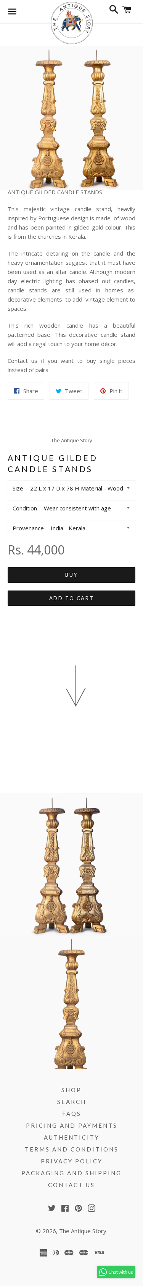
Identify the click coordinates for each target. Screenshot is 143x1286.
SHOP (71, 1089)
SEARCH (71, 1101)
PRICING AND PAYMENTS (71, 1125)
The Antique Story (82, 1231)
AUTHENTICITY (72, 1137)
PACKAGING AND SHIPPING (71, 1173)
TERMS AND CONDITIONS (72, 1149)
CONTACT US (71, 1184)
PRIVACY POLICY (72, 1161)
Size (18, 488)
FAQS (71, 1113)
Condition (25, 508)
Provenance (28, 528)
